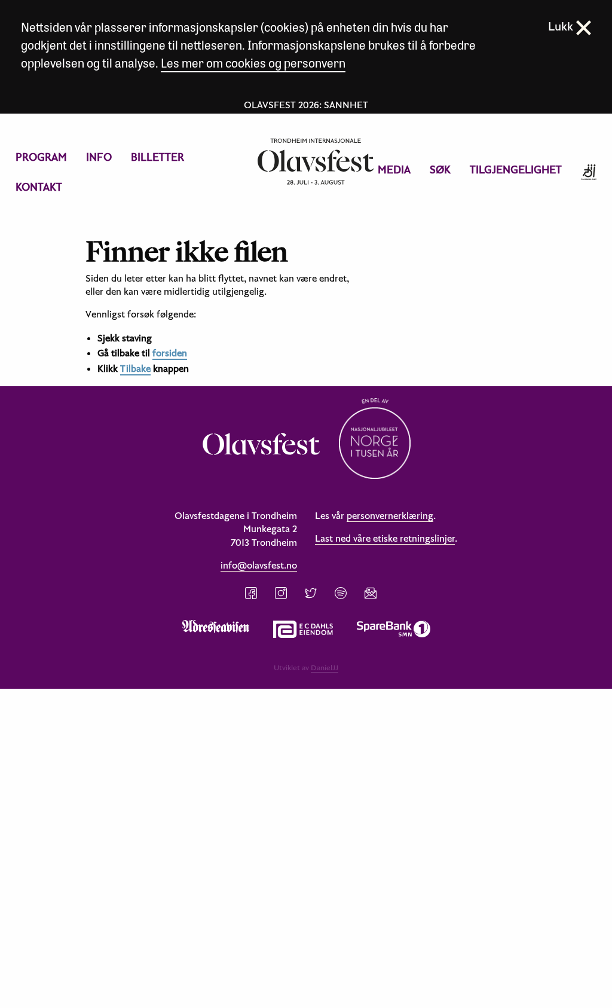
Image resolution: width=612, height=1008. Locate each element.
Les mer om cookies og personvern (253, 62)
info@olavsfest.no (259, 565)
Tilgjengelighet (516, 169)
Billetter (157, 157)
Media (394, 169)
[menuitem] (41, 157)
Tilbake (135, 368)
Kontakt (39, 187)
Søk (440, 169)
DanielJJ (324, 667)
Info (99, 157)
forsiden (169, 353)
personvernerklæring (390, 515)
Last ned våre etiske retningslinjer (385, 538)
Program (41, 157)
